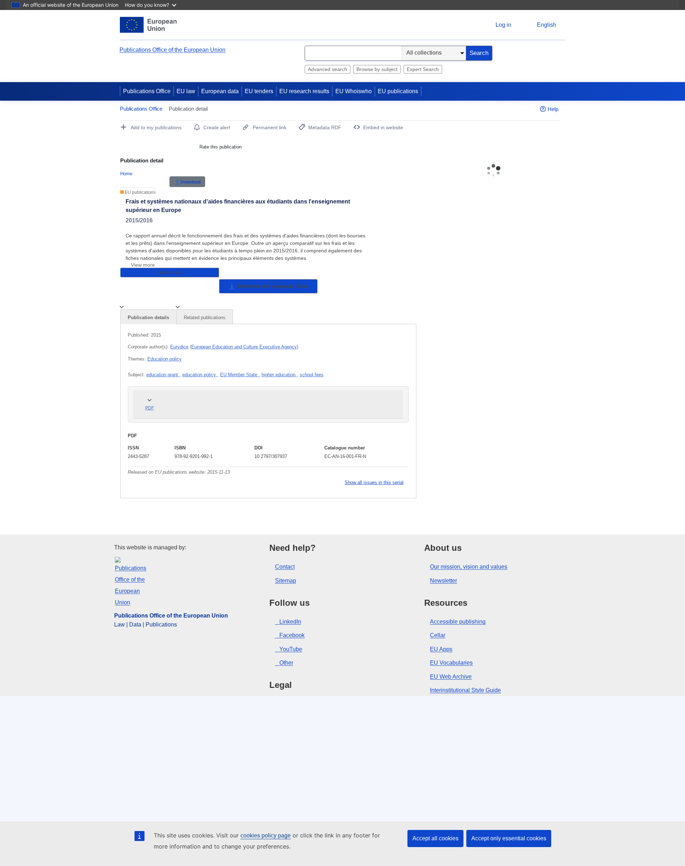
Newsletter (443, 581)
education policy (199, 374)
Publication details (148, 317)
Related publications (204, 317)
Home (126, 173)
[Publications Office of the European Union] (148, 25)
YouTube (290, 649)
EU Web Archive (451, 677)
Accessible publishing (458, 622)
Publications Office (147, 91)
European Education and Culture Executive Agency (244, 346)
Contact (285, 567)
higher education (279, 374)
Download (191, 182)
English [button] (546, 25)
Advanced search (327, 69)
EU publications (398, 91)
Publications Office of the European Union (172, 50)
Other (286, 663)
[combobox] (353, 53)
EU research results (304, 91)
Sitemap (285, 581)
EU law (186, 91)
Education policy (164, 359)
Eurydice (179, 346)
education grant (162, 374)
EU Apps (441, 649)
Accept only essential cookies (508, 838)
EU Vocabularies (451, 663)
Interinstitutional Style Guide (465, 690)
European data (220, 91)
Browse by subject (376, 69)
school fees (312, 374)
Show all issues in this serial (374, 482)
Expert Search (423, 69)
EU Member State (239, 374)
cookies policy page (265, 835)
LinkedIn (290, 622)
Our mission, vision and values (468, 567)
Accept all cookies (435, 838)
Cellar (437, 635)
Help (553, 109)
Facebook (292, 635)
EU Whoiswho (353, 91)
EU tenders (259, 91)
